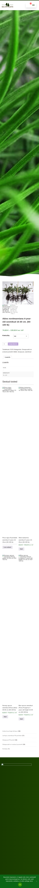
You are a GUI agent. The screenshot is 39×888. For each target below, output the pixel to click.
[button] (30, 284)
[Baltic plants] (8, 9)
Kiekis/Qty (6, 335)
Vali (21, 549)
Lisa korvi (13, 344)
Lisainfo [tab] (7, 357)
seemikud (28, 352)
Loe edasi (7, 547)
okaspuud (21, 352)
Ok (20, 884)
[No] (37, 881)
